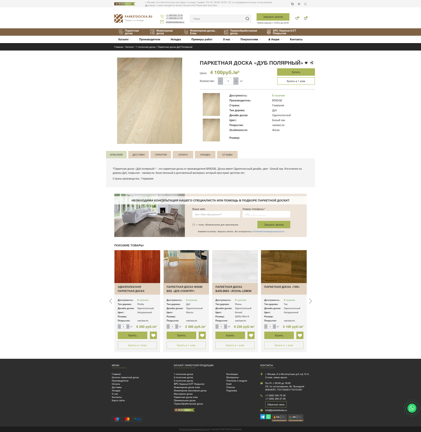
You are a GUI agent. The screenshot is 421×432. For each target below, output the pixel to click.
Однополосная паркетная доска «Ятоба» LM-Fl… (131, 291)
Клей (229, 383)
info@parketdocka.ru (175, 21)
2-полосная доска (183, 377)
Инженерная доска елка (187, 387)
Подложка (231, 390)
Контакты (296, 39)
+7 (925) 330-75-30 (275, 395)
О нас (226, 39)
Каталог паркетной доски (125, 377)
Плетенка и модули (236, 380)
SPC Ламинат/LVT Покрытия (284, 32)
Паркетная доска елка (186, 397)
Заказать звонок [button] (273, 17)
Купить (296, 72)
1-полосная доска (183, 374)
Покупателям (249, 39)
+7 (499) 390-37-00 (275, 398)
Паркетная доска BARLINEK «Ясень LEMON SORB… (233, 291)
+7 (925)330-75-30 (174, 15)
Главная (116, 374)
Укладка (176, 39)
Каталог (123, 39)
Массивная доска (183, 393)
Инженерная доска (164, 32)
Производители (149, 39)
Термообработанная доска (243, 32)
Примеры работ (201, 39)
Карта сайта (118, 400)
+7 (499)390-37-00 (174, 17)
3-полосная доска (183, 380)
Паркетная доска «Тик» (282, 287)
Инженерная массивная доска (190, 390)
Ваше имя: (198, 209)
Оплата (116, 383)
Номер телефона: (254, 209)
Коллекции (232, 374)
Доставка (117, 387)
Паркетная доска (132, 32)
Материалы (232, 377)
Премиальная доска (185, 400)
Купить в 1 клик (296, 81)
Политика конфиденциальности (194, 429)
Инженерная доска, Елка (202, 32)
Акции (275, 39)
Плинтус (230, 387)
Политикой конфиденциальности (268, 231)
